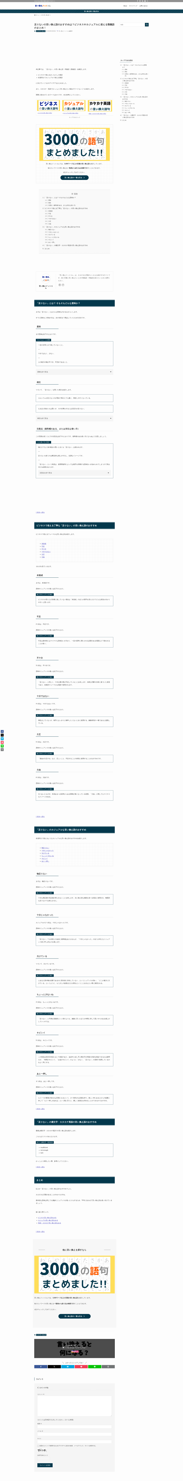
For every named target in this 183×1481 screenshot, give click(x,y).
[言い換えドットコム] (42, 6)
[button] (40, 1366)
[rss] (142, 1)
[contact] (145, 1)
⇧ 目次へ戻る (40, 512)
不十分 (50, 216)
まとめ (47, 248)
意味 (49, 200)
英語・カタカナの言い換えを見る (97, 113)
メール (40, 1431)
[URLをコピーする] (108, 1366)
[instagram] (140, 1)
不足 (49, 213)
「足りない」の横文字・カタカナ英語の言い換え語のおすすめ (66, 245)
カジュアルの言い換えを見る (70, 113)
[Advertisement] (74, 48)
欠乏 (49, 221)
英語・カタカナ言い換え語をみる (49, 1223)
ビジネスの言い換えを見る (45, 113)
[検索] (147, 1)
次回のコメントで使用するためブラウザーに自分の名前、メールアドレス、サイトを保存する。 (68, 1445)
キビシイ (51, 239)
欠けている (51, 234)
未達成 (50, 211)
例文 (49, 203)
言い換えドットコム (46, 287)
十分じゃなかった (53, 232)
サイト (39, 1438)
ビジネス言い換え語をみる (47, 1217)
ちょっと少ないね (53, 237)
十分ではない (52, 218)
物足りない (51, 229)
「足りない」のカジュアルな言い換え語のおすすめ (62, 227)
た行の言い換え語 (41, 31)
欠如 (49, 224)
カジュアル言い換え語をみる (48, 1220)
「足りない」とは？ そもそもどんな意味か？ (60, 197)
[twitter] (60, 285)
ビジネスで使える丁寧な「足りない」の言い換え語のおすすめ (66, 208)
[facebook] (137, 1)
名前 (39, 1423)
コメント (40, 1394)
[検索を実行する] (147, 24)
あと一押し (51, 242)
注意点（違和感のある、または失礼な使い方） (62, 205)
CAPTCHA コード (42, 1455)
